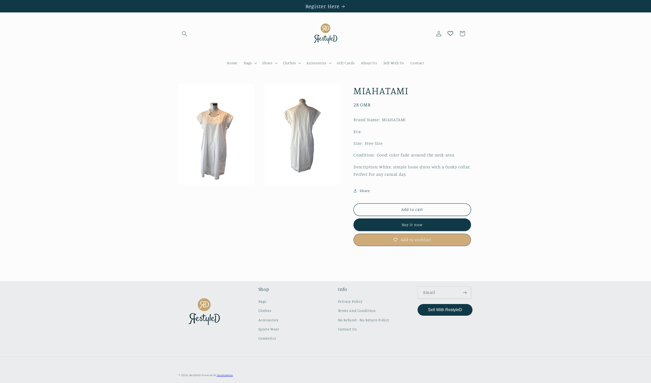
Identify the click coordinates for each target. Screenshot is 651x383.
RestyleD (195, 375)
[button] (184, 33)
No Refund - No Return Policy (363, 320)
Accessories (268, 320)
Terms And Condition (357, 310)
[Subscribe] (465, 292)
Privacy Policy (350, 301)
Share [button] (365, 190)
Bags (262, 301)
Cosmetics (267, 338)
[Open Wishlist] (450, 33)
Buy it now (412, 224)
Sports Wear (268, 329)
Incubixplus (224, 375)
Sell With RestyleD (445, 310)
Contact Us (347, 329)
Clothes (264, 310)
